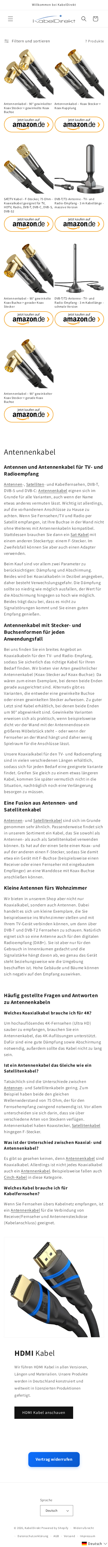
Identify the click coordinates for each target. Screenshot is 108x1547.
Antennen (13, 484)
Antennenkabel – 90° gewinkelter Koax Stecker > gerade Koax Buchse (28, 398)
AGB (56, 1536)
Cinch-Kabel (15, 1177)
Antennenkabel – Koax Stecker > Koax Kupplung (78, 106)
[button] (10, 19)
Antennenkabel (52, 490)
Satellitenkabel (47, 820)
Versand (69, 1536)
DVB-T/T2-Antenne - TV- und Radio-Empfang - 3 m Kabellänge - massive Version (79, 203)
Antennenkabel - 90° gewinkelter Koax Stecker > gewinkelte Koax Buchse (28, 108)
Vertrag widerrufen (54, 1459)
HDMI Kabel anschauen (43, 1412)
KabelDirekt (33, 1528)
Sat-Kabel (80, 534)
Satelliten (35, 484)
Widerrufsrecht (83, 1528)
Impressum (87, 1536)
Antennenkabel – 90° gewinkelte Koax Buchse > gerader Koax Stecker (27, 302)
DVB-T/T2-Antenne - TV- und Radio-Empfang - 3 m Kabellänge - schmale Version (79, 302)
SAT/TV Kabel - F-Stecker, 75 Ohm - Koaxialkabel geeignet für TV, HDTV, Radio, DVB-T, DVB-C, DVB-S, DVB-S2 (28, 205)
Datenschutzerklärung (33, 1536)
